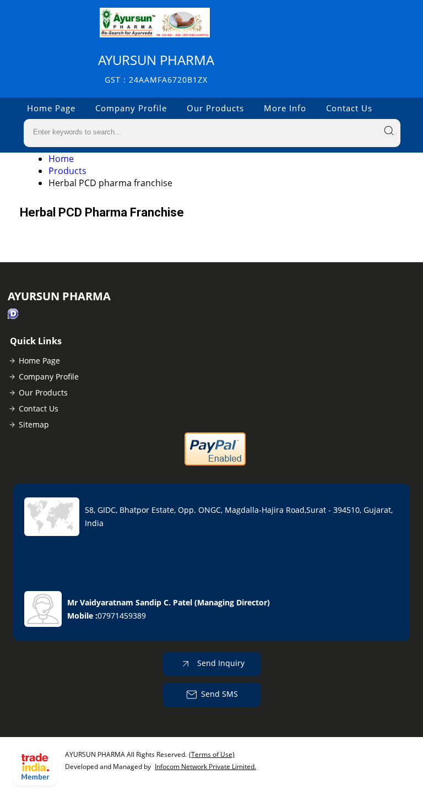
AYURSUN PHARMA (156, 68)
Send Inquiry (220, 663)
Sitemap (34, 424)
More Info (285, 107)
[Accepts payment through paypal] (215, 463)
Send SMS (219, 694)
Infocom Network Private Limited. (205, 766)
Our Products (215, 107)
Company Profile (131, 107)
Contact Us (349, 107)
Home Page (51, 107)
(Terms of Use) (212, 754)
